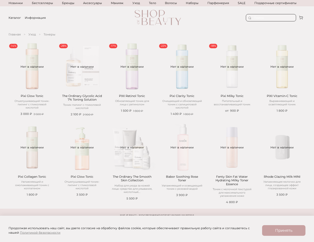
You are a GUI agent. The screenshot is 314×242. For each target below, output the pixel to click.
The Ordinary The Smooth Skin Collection (132, 178)
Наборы (192, 3)
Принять (283, 230)
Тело (152, 3)
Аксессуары (92, 3)
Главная (15, 34)
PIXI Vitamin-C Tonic (282, 96)
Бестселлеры (42, 3)
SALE (241, 3)
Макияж (117, 3)
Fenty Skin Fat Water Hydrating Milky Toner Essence (232, 180)
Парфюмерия (218, 3)
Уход (136, 3)
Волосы (171, 3)
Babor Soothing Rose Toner (182, 178)
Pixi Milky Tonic (232, 96)
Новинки (16, 3)
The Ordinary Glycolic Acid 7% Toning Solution (82, 98)
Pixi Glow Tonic (32, 96)
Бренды (68, 3)
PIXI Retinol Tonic (132, 96)
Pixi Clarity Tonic (182, 96)
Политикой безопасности (40, 233)
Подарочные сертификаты (275, 3)
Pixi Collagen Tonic (32, 177)
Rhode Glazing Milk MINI (282, 177)
